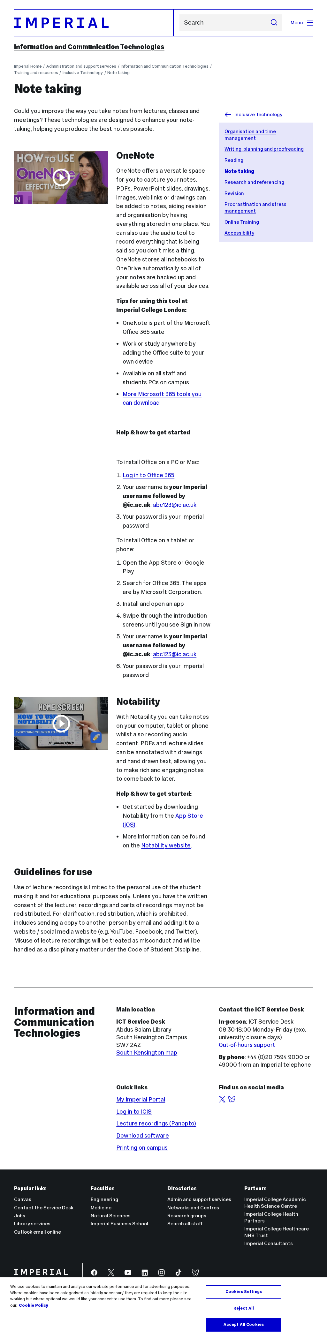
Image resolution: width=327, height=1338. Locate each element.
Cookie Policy (33, 1305)
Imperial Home (28, 66)
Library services (32, 1224)
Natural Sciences (111, 1216)
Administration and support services (81, 66)
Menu (297, 22)
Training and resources (36, 72)
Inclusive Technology (83, 72)
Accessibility (239, 233)
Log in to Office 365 (148, 475)
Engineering (104, 1199)
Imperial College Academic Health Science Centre (275, 1202)
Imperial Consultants (268, 1243)
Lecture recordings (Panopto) (156, 1123)
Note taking (118, 72)
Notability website (166, 845)
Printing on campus (142, 1147)
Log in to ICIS (134, 1111)
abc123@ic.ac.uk (174, 504)
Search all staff (184, 1224)
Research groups (186, 1216)
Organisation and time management (250, 134)
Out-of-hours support (247, 1045)
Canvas (22, 1199)
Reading (233, 160)
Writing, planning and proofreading (264, 149)
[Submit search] (274, 22)
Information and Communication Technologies (89, 47)
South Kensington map (146, 1052)
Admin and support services (199, 1199)
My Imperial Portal (140, 1099)
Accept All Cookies (244, 1324)
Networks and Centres (193, 1208)
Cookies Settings (243, 1291)
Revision (234, 193)
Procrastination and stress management (255, 207)
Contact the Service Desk (43, 1208)
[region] (163, 1307)
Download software (142, 1135)
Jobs (19, 1216)
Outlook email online (37, 1232)
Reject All (243, 1308)
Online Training (241, 222)
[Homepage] (94, 22)
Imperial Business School (119, 1224)
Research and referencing (254, 182)
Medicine (101, 1208)
